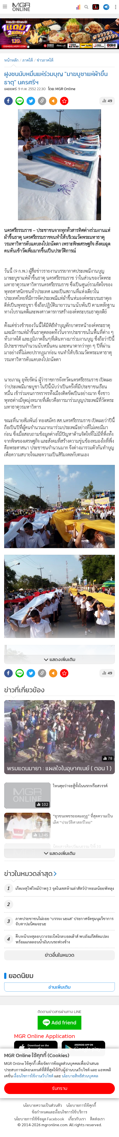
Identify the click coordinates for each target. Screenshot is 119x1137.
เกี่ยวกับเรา (77, 1118)
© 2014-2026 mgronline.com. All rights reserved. (59, 1124)
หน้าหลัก (11, 59)
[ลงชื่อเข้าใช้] (106, 7)
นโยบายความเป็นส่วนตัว (42, 1105)
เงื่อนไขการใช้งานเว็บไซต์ (33, 1075)
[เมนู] (5, 6)
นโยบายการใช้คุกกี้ (81, 1105)
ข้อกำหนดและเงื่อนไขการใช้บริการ (59, 1111)
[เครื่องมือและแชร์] (116, 7)
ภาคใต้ (27, 59)
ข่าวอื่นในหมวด (59, 955)
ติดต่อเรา (97, 1118)
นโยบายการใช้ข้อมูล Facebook (39, 1118)
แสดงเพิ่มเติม (61, 659)
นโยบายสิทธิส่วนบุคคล (80, 1075)
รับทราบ (59, 1088)
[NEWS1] (95, 7)
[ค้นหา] (86, 7)
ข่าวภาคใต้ (45, 59)
